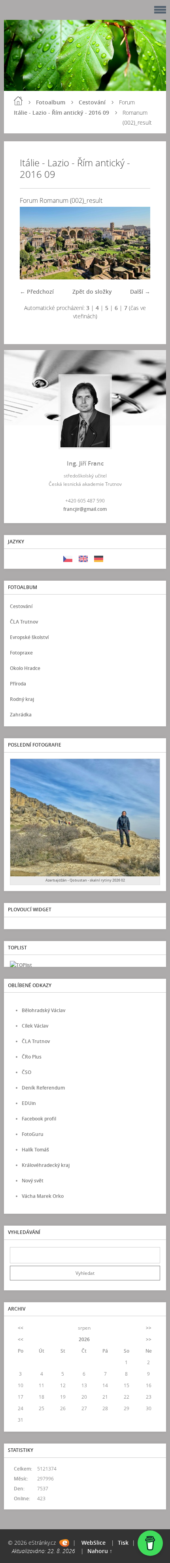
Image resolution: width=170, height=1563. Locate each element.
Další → (140, 291)
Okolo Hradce (25, 668)
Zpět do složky (92, 291)
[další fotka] (137, 243)
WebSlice (93, 1542)
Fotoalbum (50, 102)
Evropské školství (29, 637)
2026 (84, 1339)
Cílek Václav (35, 1025)
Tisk (123, 1542)
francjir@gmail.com (85, 509)
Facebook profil (39, 1118)
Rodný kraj (22, 699)
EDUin (29, 1103)
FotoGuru (32, 1134)
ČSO (26, 1072)
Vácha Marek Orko (43, 1196)
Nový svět (32, 1180)
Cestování (92, 102)
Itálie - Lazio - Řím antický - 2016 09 (61, 112)
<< (20, 1327)
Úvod (18, 101)
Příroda (18, 683)
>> (148, 1327)
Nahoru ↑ (99, 1551)
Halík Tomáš (35, 1149)
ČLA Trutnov (24, 621)
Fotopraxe (21, 652)
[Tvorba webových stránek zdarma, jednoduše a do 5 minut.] (64, 1543)
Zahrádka (21, 714)
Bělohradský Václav (43, 1010)
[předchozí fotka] (33, 243)
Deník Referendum (43, 1087)
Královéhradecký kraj (46, 1165)
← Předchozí (37, 291)
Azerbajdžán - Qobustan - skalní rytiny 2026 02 (85, 880)
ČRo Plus (32, 1056)
